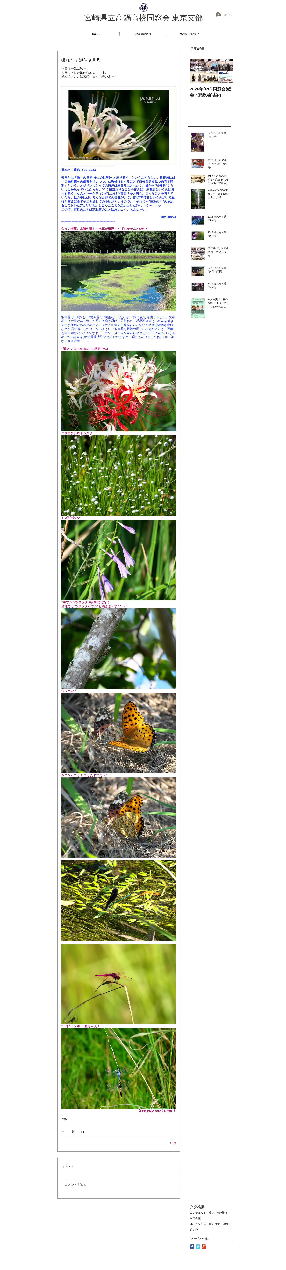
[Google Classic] (204, 1246)
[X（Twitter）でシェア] (73, 1131)
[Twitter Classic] (198, 1246)
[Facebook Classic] (192, 1246)
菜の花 (194, 1229)
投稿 (64, 1118)
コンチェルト (198, 1212)
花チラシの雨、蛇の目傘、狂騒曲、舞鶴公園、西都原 (211, 1223)
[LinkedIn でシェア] (82, 1131)
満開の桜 (195, 1218)
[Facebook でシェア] (63, 1131)
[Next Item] (226, 71)
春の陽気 (221, 1212)
